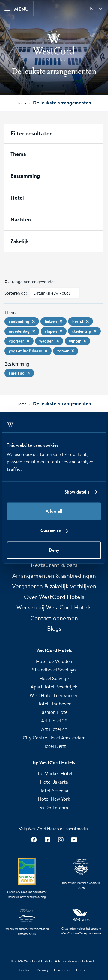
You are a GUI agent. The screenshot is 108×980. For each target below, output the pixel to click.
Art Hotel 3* (54, 721)
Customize (50, 530)
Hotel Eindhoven (54, 704)
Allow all (54, 511)
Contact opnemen (54, 618)
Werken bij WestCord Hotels (54, 607)
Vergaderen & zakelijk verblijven (54, 586)
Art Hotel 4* (54, 729)
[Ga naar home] (54, 46)
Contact (82, 970)
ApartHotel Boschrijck (54, 687)
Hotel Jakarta (54, 782)
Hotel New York (54, 799)
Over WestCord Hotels (54, 597)
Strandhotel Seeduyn (54, 670)
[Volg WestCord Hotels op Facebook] (34, 839)
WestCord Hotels (38, 961)
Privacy (43, 970)
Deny (54, 550)
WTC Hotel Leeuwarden (54, 695)
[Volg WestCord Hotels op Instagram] (60, 839)
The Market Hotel (54, 774)
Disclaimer (62, 970)
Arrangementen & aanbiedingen (54, 575)
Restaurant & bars (54, 565)
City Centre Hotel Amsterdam (54, 738)
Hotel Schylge (54, 678)
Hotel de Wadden (54, 661)
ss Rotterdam (54, 808)
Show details (76, 492)
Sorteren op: (15, 293)
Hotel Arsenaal (54, 791)
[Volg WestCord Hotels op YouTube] (74, 839)
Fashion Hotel (54, 712)
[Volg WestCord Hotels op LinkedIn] (47, 839)
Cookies (25, 970)
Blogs (54, 628)
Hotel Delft (54, 746)
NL (93, 9)
